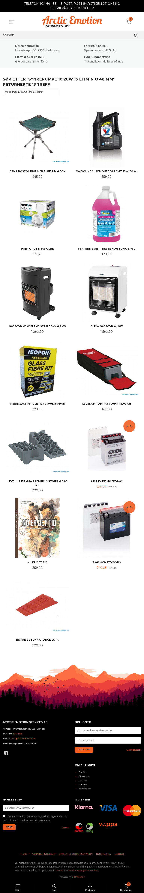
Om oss (83, 780)
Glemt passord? (133, 749)
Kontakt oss (85, 788)
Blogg (119, 853)
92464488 (17, 733)
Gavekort (84, 784)
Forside (82, 772)
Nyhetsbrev (103, 853)
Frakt (24, 853)
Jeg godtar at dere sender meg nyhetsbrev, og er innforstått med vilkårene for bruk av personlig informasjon (35, 818)
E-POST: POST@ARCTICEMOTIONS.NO (90, 3)
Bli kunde (84, 776)
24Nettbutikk (78, 877)
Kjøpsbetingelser (43, 853)
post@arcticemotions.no (23, 738)
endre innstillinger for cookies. (83, 870)
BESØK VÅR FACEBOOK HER (72, 8)
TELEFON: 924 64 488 (40, 3)
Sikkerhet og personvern (76, 853)
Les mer (65, 827)
